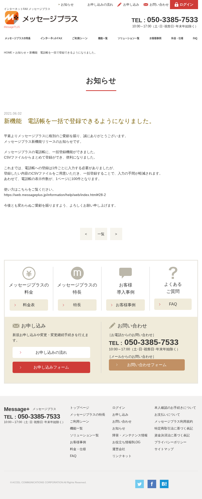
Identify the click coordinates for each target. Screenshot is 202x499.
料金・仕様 (78, 449)
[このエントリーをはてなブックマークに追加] (164, 487)
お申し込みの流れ (100, 4)
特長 (77, 305)
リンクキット (122, 456)
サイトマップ (164, 449)
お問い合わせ (159, 4)
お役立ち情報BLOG (126, 442)
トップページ (79, 408)
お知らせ (67, 4)
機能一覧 (76, 428)
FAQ (173, 304)
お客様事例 (125, 305)
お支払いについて (167, 414)
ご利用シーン (79, 421)
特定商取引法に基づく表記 (173, 428)
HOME (8, 52)
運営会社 (118, 449)
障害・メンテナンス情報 (130, 435)
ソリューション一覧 (84, 435)
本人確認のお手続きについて (175, 408)
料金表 (29, 305)
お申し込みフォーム (51, 367)
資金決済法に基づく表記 (172, 435)
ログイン (186, 4)
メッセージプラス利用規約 (173, 421)
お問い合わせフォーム (147, 365)
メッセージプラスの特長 (87, 414)
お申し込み (131, 4)
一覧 (101, 234)
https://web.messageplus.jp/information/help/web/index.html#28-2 (55, 195)
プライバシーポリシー (170, 442)
